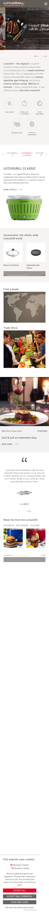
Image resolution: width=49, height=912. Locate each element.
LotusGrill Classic (27, 154)
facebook (9, 525)
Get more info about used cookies (19, 907)
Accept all (19, 890)
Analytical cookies (21, 868)
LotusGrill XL (42, 154)
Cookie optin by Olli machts (29, 910)
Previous (36, 56)
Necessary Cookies (21, 865)
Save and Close (19, 902)
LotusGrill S (13, 154)
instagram (22, 525)
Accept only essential (19, 896)
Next (44, 56)
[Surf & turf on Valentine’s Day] (24, 401)
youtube (34, 525)
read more (7, 444)
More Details (10, 190)
